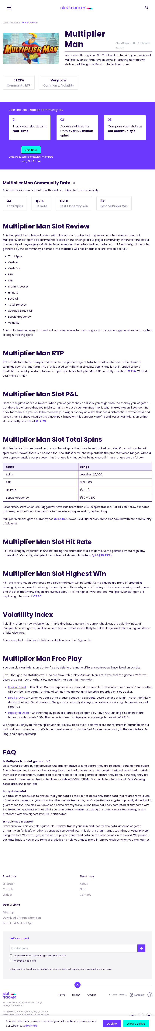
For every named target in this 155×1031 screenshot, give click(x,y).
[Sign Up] (141, 948)
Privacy (76, 994)
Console (8, 889)
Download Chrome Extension (22, 918)
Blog (82, 889)
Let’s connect (19, 938)
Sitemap (8, 912)
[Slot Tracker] (76, 7)
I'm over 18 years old (24, 960)
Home (6, 22)
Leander (15, 22)
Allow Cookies (136, 1024)
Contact (85, 895)
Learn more (30, 1026)
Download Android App (18, 923)
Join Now (31, 150)
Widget (7, 895)
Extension (9, 884)
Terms (61, 994)
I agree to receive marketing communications (39, 955)
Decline (112, 1024)
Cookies (92, 994)
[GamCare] (137, 995)
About (84, 884)
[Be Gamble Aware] (118, 995)
